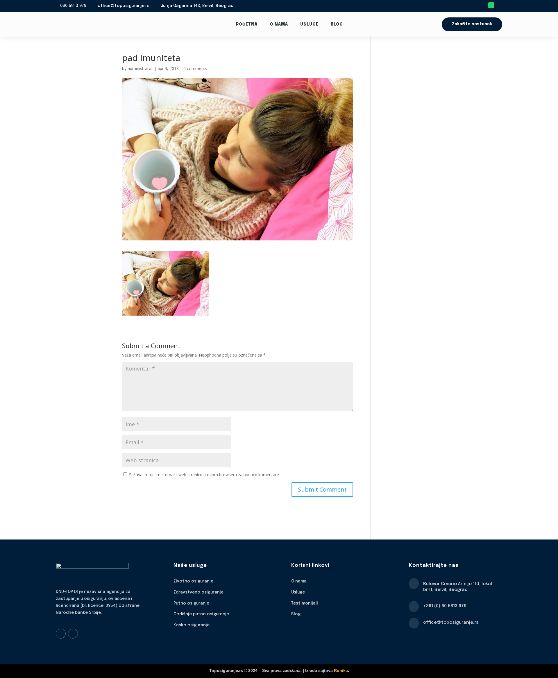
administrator (140, 68)
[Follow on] (499, 5)
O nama (279, 24)
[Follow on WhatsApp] (491, 5)
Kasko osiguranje (192, 625)
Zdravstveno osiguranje (198, 592)
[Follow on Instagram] (73, 634)
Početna (246, 24)
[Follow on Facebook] (61, 634)
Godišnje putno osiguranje (201, 614)
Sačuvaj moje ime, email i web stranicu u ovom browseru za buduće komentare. (204, 474)
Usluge (309, 24)
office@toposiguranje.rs (123, 6)
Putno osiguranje (191, 603)
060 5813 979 (73, 6)
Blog (337, 24)
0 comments (195, 68)
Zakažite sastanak (472, 24)
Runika (341, 670)
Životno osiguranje (193, 581)
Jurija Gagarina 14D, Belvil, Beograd (197, 6)
